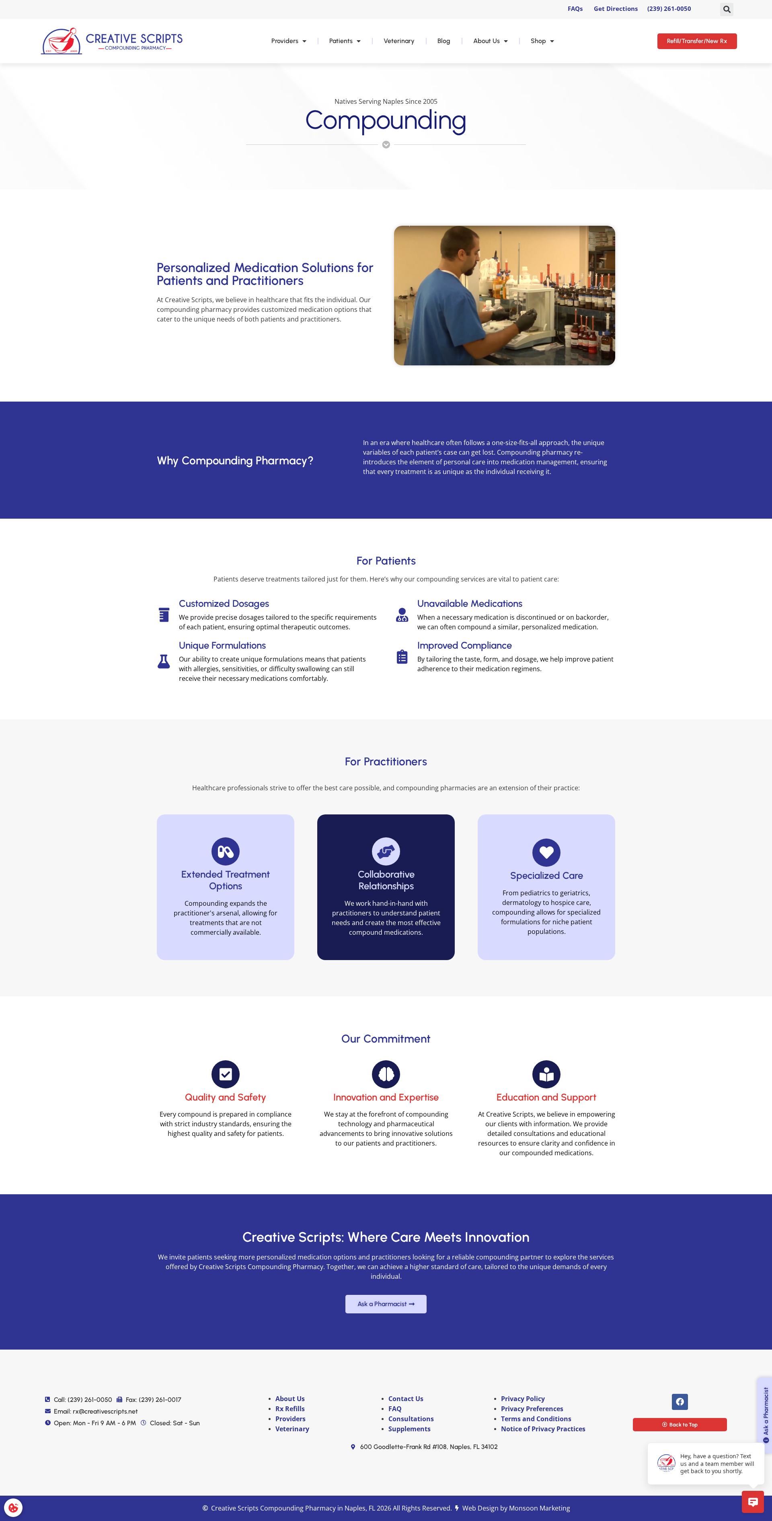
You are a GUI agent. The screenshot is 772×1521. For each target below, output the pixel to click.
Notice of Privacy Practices (544, 1428)
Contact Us (406, 1398)
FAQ (395, 1408)
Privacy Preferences (532, 1408)
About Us (486, 41)
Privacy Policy (523, 1398)
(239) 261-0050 (669, 8)
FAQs (575, 8)
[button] (726, 9)
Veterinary (399, 41)
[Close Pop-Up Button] (760, 1434)
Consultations (411, 1418)
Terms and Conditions (536, 1418)
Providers (284, 41)
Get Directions (616, 8)
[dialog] (13, 1507)
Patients (341, 41)
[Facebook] (680, 1402)
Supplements (409, 1428)
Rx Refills (290, 1408)
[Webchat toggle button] (753, 1502)
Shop (538, 41)
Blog (443, 41)
